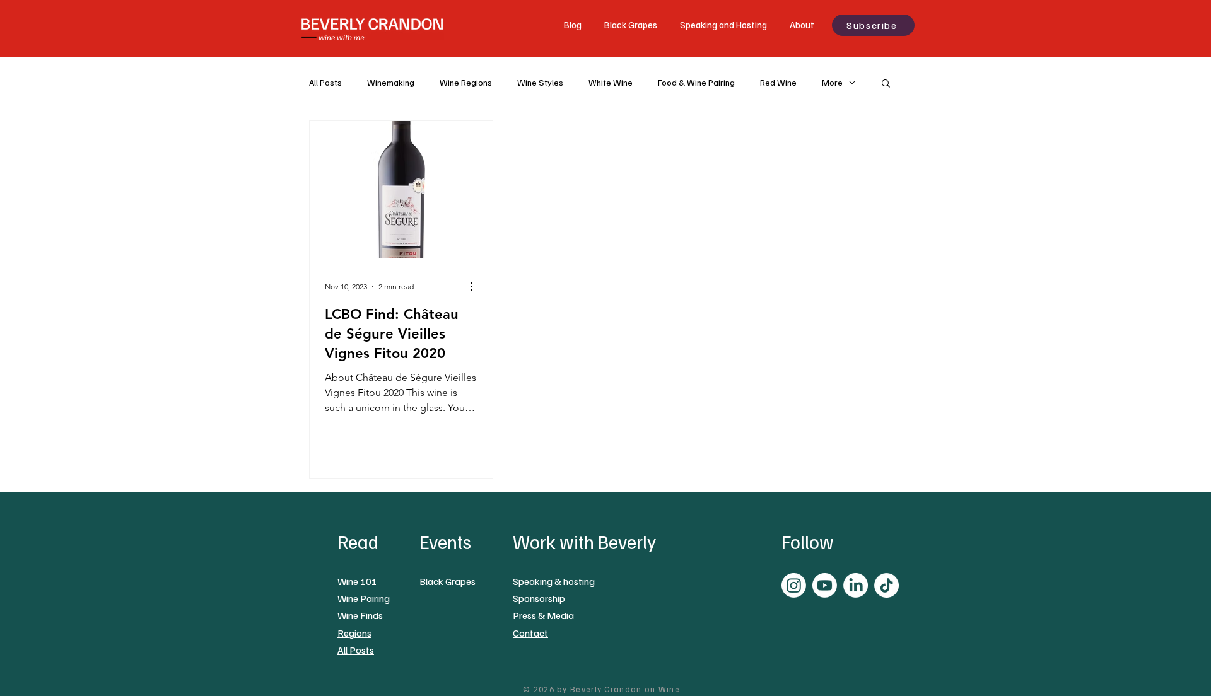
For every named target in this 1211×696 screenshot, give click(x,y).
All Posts (325, 82)
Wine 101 (357, 581)
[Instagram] (793, 585)
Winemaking (390, 82)
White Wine (610, 82)
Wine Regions (466, 82)
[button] (886, 84)
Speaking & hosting (554, 581)
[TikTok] (886, 585)
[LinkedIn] (855, 585)
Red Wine (778, 82)
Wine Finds (360, 615)
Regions (354, 633)
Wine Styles (540, 82)
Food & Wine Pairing (696, 82)
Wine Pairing (363, 598)
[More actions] (475, 286)
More (832, 82)
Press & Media (543, 615)
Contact (530, 633)
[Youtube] (824, 585)
